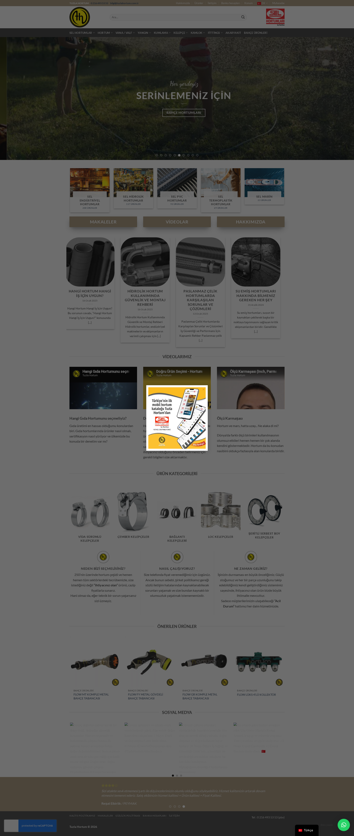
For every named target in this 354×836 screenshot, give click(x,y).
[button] (344, 825)
